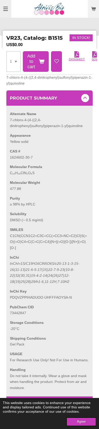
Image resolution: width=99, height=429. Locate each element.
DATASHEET (77, 59)
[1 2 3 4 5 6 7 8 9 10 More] (13, 61)
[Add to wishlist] (56, 61)
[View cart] (93, 9)
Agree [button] (81, 421)
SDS (94, 59)
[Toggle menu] (5, 9)
